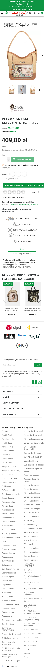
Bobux (26, 649)
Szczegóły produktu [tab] (22, 254)
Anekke (18, 260)
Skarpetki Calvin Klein (11, 467)
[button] (4, 90)
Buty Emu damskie (9, 478)
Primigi (26, 657)
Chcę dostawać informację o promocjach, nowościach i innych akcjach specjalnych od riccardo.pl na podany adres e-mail (22, 374)
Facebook (34, 382)
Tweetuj (18, 174)
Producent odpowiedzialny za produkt (24, 204)
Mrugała (27, 653)
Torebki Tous (7, 443)
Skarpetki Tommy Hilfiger (12, 470)
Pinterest (24, 174)
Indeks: (4, 128)
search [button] (30, 13)
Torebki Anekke (8, 435)
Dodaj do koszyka (22, 159)
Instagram (40, 382)
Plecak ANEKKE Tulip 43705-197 (12, 309)
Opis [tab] (22, 249)
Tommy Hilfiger (8, 451)
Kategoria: (6, 131)
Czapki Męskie (8, 463)
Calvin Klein (7, 455)
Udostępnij (12, 174)
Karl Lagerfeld (7, 447)
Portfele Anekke (8, 439)
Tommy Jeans (7, 459)
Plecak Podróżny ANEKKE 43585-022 (32, 309)
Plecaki (13, 131)
